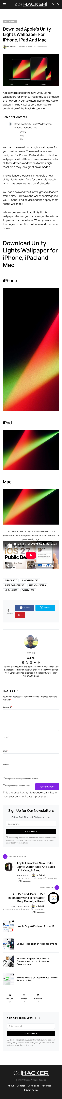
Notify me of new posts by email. (17, 785)
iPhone (23, 132)
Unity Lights (11, 590)
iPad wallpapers (30, 580)
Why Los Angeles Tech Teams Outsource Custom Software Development (33, 961)
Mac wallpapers (37, 585)
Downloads (33, 1085)
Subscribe (30, 831)
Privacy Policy (31, 1090)
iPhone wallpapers (14, 585)
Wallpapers (9, 21)
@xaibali (35, 675)
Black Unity (11, 580)
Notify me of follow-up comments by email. (21, 778)
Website (6, 764)
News (19, 875)
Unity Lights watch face (27, 100)
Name (6, 737)
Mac (22, 139)
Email (5, 751)
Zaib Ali (31, 657)
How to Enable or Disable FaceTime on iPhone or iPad (37, 979)
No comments (25, 881)
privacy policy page (30, 539)
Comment (7, 707)
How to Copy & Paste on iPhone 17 (35, 926)
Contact (21, 1085)
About (11, 1085)
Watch (26, 875)
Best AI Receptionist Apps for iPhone (37, 943)
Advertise (46, 1085)
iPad (22, 135)
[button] (4, 4)
